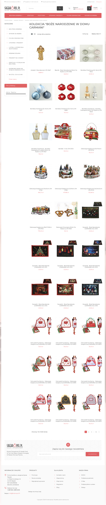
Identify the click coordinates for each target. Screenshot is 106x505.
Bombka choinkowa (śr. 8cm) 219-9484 (66, 109)
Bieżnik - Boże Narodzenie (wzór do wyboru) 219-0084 (66, 70)
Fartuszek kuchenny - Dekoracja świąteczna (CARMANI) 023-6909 (91, 420)
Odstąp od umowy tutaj (34, 491)
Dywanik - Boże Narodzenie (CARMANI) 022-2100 (91, 228)
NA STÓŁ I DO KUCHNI (16, 74)
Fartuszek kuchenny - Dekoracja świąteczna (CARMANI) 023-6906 (91, 382)
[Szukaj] (60, 8)
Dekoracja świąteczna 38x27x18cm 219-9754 (41, 228)
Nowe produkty (36, 478)
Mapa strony (60, 478)
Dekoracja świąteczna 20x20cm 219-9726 (40, 189)
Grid (32, 34)
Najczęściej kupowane (38, 481)
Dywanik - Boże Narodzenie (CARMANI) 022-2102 (65, 266)
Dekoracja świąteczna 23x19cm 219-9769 (66, 189)
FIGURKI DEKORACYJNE (74, 15)
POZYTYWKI (41, 15)
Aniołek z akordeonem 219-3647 (41, 70)
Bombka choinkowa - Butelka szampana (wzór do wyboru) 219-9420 (91, 110)
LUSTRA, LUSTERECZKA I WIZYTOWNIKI (16, 48)
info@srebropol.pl (14, 493)
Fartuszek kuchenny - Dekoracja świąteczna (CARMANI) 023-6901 (41, 343)
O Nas (83, 481)
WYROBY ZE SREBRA (91, 15)
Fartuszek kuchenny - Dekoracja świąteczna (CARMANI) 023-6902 (66, 343)
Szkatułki (30, 15)
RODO (83, 475)
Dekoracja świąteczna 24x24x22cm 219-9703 (91, 189)
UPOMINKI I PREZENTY (56, 15)
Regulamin (59, 484)
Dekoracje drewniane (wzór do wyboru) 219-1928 (66, 228)
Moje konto (59, 481)
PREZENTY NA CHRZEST (16, 58)
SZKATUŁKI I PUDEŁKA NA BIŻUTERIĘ (17, 63)
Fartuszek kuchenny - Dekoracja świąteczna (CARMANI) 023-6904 (40, 382)
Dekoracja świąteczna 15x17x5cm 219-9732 (91, 149)
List (34, 34)
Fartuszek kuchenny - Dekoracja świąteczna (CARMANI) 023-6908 (66, 420)
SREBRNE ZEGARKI (14, 53)
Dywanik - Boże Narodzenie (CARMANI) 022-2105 (65, 305)
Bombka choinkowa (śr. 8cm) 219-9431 (40, 109)
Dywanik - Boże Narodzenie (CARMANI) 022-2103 (91, 266)
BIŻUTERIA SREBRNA (15, 15)
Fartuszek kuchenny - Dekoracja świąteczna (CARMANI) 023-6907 (40, 420)
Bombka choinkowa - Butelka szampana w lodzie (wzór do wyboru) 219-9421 (40, 150)
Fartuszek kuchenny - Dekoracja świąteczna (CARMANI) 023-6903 (91, 343)
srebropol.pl (50, 499)
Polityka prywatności (87, 478)
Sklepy (83, 487)
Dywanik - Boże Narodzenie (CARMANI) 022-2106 (91, 305)
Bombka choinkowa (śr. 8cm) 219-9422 (91, 70)
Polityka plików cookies (88, 484)
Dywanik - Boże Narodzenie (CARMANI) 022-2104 (40, 305)
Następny (99, 432)
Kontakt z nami (60, 475)
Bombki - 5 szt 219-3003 (66, 148)
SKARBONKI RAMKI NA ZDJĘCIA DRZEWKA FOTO (17, 69)
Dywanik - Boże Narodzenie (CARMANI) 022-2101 (40, 266)
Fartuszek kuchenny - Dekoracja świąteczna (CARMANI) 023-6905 (66, 382)
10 (96, 432)
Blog (57, 487)
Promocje (34, 475)
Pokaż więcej (12, 79)
